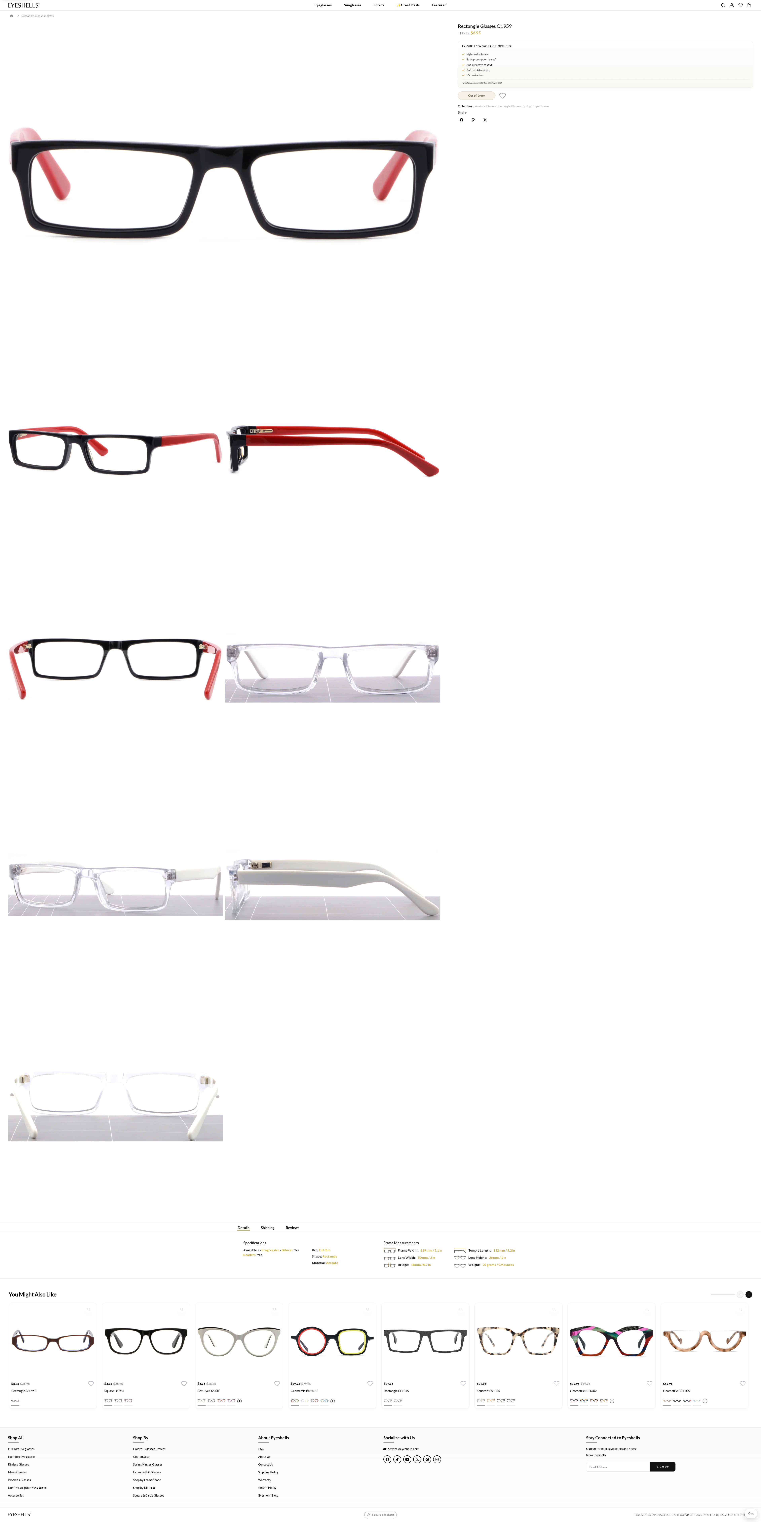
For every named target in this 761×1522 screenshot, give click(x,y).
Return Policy (267, 1487)
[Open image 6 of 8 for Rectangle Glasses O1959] (115, 885)
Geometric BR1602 (583, 1391)
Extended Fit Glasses (147, 1472)
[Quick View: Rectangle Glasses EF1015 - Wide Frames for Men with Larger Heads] (461, 1309)
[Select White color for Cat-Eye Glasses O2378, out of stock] (202, 1401)
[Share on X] (485, 119)
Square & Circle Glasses (148, 1495)
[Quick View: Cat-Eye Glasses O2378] (275, 1309)
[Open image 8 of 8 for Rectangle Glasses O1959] (115, 1102)
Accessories (16, 1495)
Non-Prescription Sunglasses (27, 1487)
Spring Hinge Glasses (536, 106)
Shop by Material (144, 1487)
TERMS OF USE (643, 1514)
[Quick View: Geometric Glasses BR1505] (740, 1309)
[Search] (723, 5)
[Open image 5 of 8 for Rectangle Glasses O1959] (332, 667)
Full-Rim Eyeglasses (21, 1449)
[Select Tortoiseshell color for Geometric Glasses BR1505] (667, 1401)
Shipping (268, 1228)
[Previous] (740, 1294)
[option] (52, 1359)
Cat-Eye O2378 (208, 1391)
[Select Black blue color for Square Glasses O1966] (118, 1401)
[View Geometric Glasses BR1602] (611, 1341)
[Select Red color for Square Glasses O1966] (128, 1401)
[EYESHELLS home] (24, 5)
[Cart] (749, 5)
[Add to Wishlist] (502, 95)
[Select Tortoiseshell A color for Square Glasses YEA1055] (481, 1401)
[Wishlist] (740, 5)
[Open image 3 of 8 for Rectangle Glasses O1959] (332, 450)
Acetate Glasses (485, 106)
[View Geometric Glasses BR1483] (332, 1341)
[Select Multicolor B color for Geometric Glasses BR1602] (584, 1401)
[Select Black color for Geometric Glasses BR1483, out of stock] (295, 1401)
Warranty (264, 1480)
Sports (379, 5)
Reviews (292, 1228)
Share (462, 112)
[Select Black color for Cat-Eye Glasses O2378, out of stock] (211, 1401)
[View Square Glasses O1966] (146, 1341)
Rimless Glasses (18, 1464)
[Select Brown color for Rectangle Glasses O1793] (15, 1401)
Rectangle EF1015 (396, 1391)
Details (243, 1228)
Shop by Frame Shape (147, 1480)
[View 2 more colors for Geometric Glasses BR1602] (612, 1401)
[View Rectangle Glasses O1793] (53, 1341)
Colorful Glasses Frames (149, 1449)
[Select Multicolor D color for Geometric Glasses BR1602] (604, 1401)
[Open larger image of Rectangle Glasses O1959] (224, 182)
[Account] (732, 5)
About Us (264, 1456)
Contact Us (265, 1464)
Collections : (466, 106)
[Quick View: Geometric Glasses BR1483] (368, 1309)
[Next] (748, 1294)
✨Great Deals (408, 5)
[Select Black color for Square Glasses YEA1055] (511, 1401)
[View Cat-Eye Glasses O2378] (239, 1341)
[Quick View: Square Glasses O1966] (182, 1309)
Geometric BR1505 (676, 1391)
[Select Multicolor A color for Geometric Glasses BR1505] (687, 1401)
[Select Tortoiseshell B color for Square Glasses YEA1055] (501, 1401)
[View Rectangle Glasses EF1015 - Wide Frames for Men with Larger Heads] (425, 1341)
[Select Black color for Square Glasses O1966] (108, 1401)
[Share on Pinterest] (473, 119)
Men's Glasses (17, 1472)
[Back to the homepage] (14, 15)
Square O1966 (114, 1391)
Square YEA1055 (488, 1391)
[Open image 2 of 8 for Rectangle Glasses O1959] (115, 450)
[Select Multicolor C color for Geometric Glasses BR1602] (594, 1401)
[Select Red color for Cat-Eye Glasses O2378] (221, 1401)
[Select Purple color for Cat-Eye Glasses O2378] (231, 1401)
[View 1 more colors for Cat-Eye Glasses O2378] (239, 1401)
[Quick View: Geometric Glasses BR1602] (647, 1309)
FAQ (261, 1449)
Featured (439, 5)
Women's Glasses (19, 1480)
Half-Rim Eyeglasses (21, 1456)
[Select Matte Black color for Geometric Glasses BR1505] (677, 1401)
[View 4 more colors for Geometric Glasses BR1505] (705, 1401)
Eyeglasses (323, 5)
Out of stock (476, 95)
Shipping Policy (268, 1472)
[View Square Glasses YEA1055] (518, 1341)
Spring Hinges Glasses (148, 1464)
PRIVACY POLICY (664, 1514)
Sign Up (663, 1466)
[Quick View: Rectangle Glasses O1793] (89, 1309)
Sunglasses (352, 5)
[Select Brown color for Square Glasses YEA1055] (491, 1401)
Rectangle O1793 (23, 1391)
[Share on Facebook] (461, 119)
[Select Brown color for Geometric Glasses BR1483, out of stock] (315, 1401)
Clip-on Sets (141, 1456)
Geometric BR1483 (304, 1391)
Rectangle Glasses (509, 106)
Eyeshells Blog (268, 1495)
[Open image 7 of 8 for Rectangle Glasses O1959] (332, 885)
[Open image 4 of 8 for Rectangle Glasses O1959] (115, 667)
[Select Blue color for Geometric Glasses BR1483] (324, 1401)
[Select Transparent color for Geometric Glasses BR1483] (305, 1401)
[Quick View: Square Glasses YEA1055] (554, 1309)
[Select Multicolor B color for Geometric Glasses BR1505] (697, 1401)
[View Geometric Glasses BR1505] (704, 1341)
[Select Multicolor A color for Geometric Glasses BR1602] (574, 1401)
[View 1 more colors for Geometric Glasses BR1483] (332, 1401)
